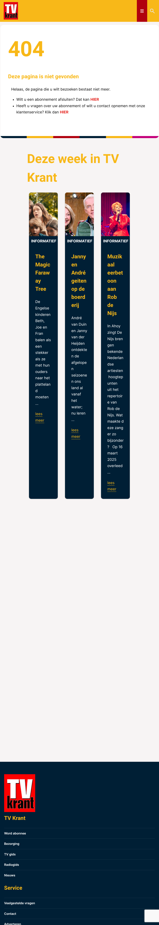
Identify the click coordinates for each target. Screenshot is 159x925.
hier (94, 99)
